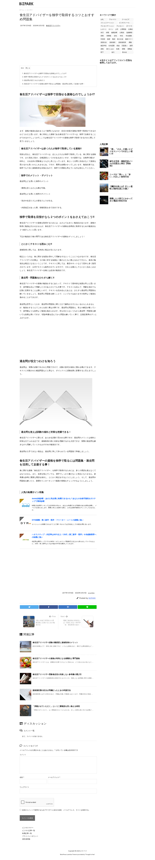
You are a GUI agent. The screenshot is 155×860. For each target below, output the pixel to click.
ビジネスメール (124, 23)
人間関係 (123, 29)
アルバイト (112, 19)
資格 (102, 49)
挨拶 (108, 39)
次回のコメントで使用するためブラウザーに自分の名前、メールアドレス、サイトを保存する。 (56, 810)
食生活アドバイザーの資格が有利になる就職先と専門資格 (56, 658)
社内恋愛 (111, 45)
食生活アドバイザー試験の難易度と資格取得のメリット (55, 642)
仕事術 (130, 29)
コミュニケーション (107, 23)
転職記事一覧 (27, 833)
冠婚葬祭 (129, 32)
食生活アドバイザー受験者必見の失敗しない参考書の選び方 (57, 674)
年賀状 (103, 39)
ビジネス (30, 10)
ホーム (21, 10)
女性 (115, 36)
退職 (123, 49)
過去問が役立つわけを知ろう (33, 80)
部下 (102, 52)
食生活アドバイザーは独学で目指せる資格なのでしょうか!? (44, 73)
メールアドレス (54, 777)
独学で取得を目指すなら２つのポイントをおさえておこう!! (44, 77)
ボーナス (129, 26)
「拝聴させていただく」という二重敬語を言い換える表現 (56, 706)
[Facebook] (48, 607)
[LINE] (87, 607)
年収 (121, 36)
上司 (116, 29)
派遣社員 (104, 42)
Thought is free (89, 854)
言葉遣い (125, 45)
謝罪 (131, 45)
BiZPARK (92, 598)
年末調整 (129, 36)
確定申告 (104, 45)
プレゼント (120, 26)
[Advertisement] (58, 48)
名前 (22, 777)
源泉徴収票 (122, 42)
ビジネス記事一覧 (28, 830)
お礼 (102, 19)
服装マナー (129, 39)
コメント (23, 754)
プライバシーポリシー (30, 836)
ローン (111, 29)
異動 (130, 42)
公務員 (122, 32)
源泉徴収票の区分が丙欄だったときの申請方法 (52, 690)
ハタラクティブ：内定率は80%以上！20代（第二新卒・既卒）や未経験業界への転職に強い (64, 535)
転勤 (117, 49)
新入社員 (120, 39)
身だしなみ (110, 49)
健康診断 (114, 32)
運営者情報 (26, 839)
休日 (102, 32)
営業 (102, 36)
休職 (107, 32)
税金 (118, 45)
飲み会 (124, 52)
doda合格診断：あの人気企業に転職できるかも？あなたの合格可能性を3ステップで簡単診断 (64, 499)
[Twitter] (29, 607)
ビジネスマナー (27, 828)
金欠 (113, 52)
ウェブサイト (24, 787)
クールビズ (125, 19)
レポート (104, 29)
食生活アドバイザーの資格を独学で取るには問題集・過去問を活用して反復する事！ (53, 84)
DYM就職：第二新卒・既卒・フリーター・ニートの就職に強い (57, 520)
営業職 (109, 36)
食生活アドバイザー (53, 25)
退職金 (130, 49)
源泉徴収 (112, 42)
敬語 (113, 39)
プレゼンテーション (107, 26)
